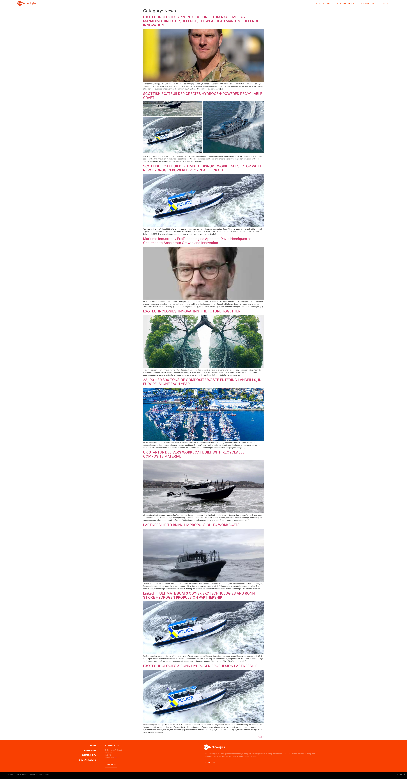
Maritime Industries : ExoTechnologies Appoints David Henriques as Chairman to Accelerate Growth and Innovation (197, 241)
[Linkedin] (397, 774)
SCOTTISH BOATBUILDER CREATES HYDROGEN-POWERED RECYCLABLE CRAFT (202, 96)
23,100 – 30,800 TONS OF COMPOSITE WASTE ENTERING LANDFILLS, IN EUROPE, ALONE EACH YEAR (202, 382)
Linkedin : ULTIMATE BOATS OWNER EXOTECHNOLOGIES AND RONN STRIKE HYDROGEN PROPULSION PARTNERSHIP (199, 595)
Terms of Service (44, 774)
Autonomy (90, 750)
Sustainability (345, 4)
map (117, 758)
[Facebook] (400, 774)
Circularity (323, 4)
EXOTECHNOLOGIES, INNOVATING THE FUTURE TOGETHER (191, 311)
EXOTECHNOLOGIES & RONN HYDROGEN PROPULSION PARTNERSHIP (200, 666)
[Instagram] (404, 774)
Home (93, 745)
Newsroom (367, 4)
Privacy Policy (34, 774)
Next (261, 737)
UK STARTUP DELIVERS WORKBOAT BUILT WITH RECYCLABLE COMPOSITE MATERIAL (194, 454)
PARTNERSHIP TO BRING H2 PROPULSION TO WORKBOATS (191, 525)
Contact (386, 4)
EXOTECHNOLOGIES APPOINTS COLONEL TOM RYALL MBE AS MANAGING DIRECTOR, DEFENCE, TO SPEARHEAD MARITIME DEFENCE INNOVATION (201, 21)
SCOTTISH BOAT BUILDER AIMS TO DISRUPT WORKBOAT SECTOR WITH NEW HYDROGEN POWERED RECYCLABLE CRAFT (202, 168)
